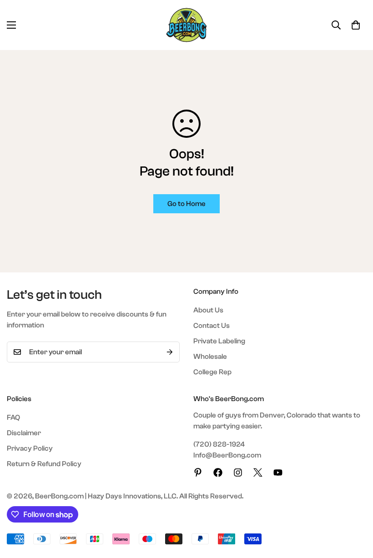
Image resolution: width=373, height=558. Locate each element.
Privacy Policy (30, 448)
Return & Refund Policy (44, 464)
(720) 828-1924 (219, 444)
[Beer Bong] (186, 25)
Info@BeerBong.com (227, 455)
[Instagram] (237, 472)
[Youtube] (277, 472)
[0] (355, 25)
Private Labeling (219, 341)
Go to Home (186, 204)
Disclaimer (24, 433)
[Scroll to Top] (355, 508)
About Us (208, 310)
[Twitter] (257, 472)
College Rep (212, 372)
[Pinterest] (197, 472)
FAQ (13, 417)
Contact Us (211, 326)
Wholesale (210, 356)
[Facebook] (217, 472)
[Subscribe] (170, 352)
